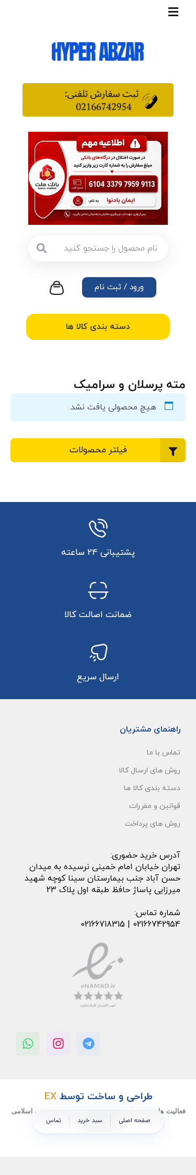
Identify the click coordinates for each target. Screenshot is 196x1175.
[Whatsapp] (28, 1044)
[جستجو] (41, 248)
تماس (53, 1120)
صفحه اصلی (135, 1120)
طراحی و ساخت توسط (98, 1097)
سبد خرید (89, 1120)
